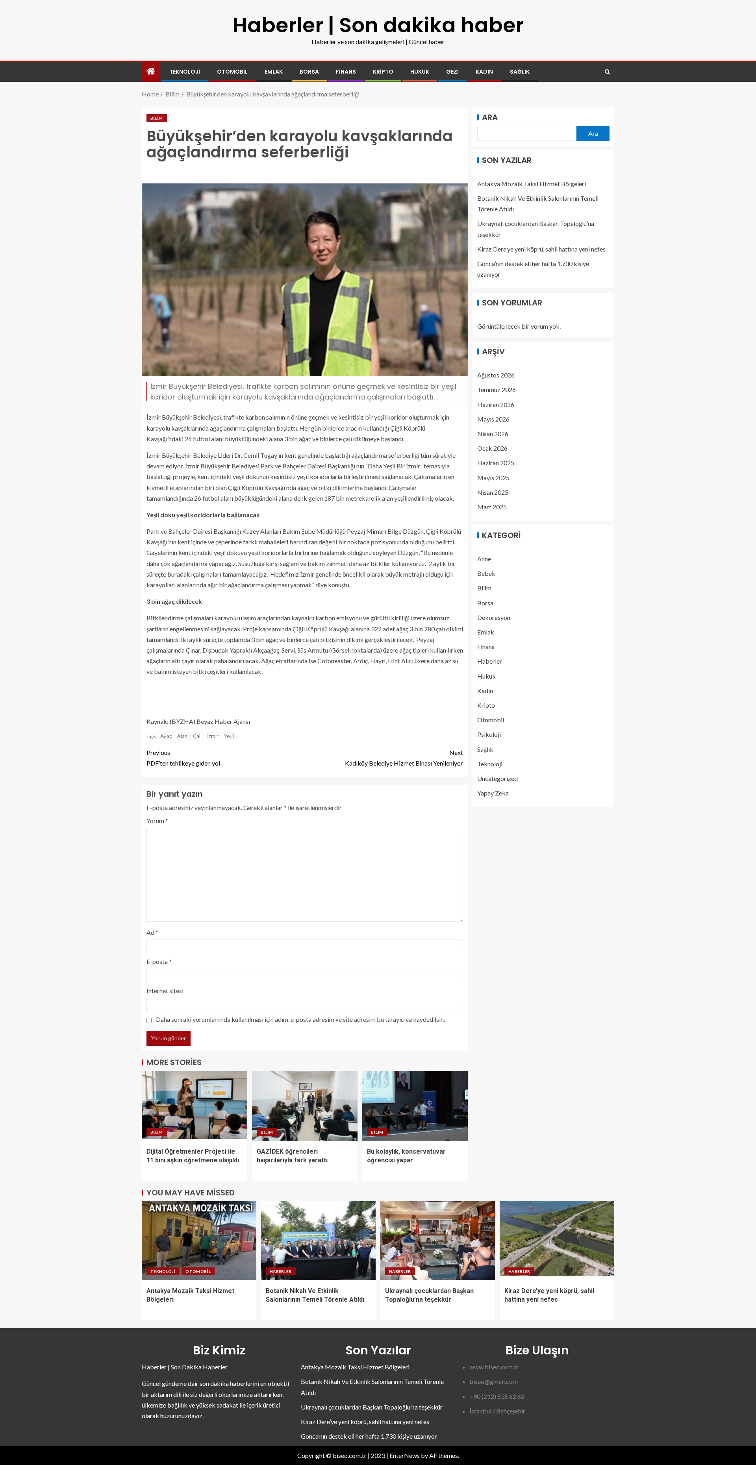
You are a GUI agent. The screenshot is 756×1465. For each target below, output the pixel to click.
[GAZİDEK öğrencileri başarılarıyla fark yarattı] (305, 1106)
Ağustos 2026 (496, 375)
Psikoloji (489, 734)
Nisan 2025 (492, 492)
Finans (346, 72)
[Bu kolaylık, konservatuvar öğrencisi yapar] (415, 1106)
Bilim (156, 118)
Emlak (274, 72)
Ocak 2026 (492, 448)
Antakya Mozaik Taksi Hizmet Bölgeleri (531, 183)
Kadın (484, 72)
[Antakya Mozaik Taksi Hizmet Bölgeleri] (199, 1240)
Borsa (309, 72)
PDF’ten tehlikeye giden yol (183, 758)
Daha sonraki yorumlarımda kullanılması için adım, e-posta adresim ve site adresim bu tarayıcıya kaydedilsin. (300, 1019)
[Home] (150, 71)
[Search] (607, 72)
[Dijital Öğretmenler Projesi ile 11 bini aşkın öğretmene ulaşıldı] (194, 1106)
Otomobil (232, 72)
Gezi (452, 72)
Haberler (489, 661)
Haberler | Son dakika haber (378, 25)
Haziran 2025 (495, 462)
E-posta (159, 961)
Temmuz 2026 (496, 389)
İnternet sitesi (164, 990)
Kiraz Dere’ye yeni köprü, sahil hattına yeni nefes (541, 249)
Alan (182, 736)
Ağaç (166, 736)
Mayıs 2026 (493, 418)
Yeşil (229, 736)
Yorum (157, 820)
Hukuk (419, 72)
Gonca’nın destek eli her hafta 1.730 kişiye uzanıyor (369, 1436)
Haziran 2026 (495, 404)
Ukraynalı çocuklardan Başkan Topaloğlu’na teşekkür (372, 1407)
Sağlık (520, 72)
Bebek (486, 573)
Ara (490, 117)
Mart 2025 (492, 507)
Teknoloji (184, 72)
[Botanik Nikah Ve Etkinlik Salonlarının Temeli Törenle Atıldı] (318, 1240)
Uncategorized (497, 778)
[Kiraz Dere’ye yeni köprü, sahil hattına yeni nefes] (557, 1240)
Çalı (197, 736)
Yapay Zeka (493, 793)
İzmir (213, 736)
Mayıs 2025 (493, 477)
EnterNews (404, 1455)
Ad (152, 932)
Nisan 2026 (492, 433)
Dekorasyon (493, 617)
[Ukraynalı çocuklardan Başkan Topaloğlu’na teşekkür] (437, 1240)
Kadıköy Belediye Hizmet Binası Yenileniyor (404, 758)
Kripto (383, 72)
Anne (484, 558)
